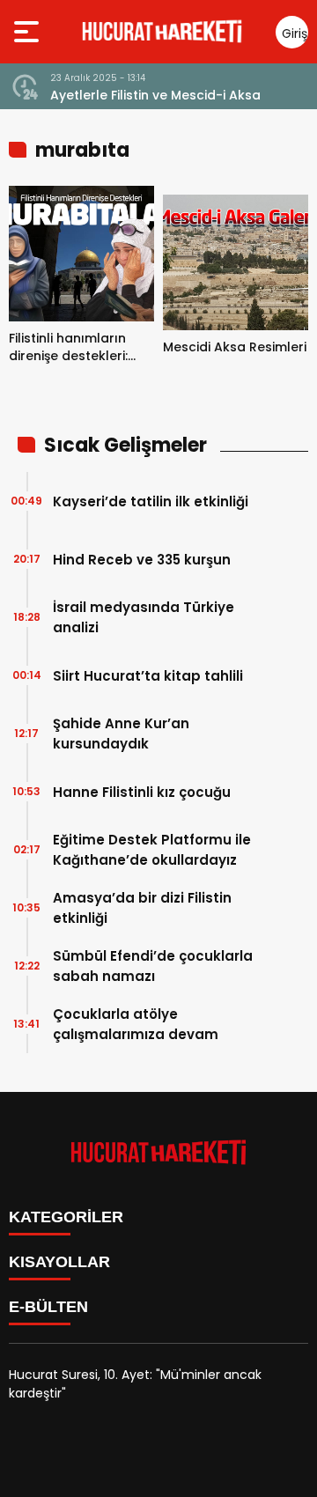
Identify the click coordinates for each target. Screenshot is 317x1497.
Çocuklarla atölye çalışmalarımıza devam (135, 1024)
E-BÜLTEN (48, 1307)
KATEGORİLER (66, 1217)
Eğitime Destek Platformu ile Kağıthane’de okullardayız (152, 849)
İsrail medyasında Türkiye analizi (143, 617)
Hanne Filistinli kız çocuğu (142, 792)
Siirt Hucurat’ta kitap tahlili (148, 676)
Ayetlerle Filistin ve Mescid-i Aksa (155, 95)
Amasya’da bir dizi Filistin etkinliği (142, 908)
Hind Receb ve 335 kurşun (142, 559)
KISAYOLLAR (59, 1262)
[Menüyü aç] (28, 31)
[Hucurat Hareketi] (162, 31)
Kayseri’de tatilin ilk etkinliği (150, 501)
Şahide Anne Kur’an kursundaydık (121, 733)
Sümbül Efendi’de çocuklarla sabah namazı (153, 966)
